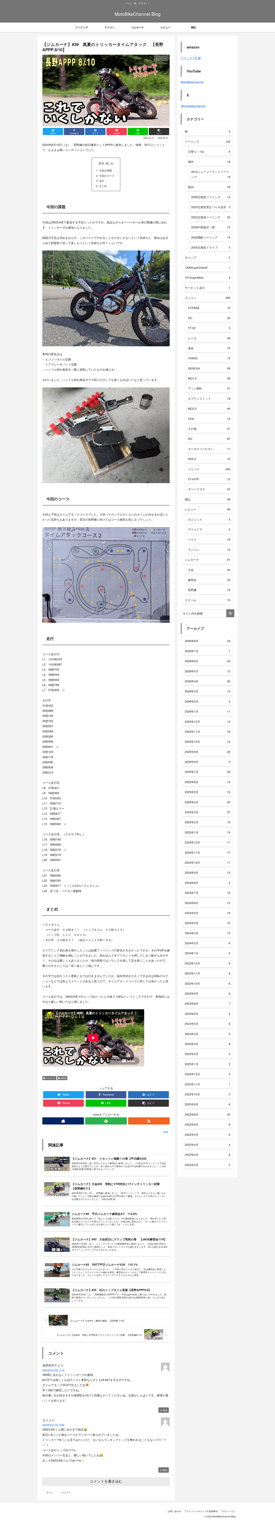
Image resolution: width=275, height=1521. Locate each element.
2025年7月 (207, 772)
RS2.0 (209, 459)
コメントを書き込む (106, 1481)
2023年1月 (207, 1064)
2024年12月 (207, 842)
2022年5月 (207, 1134)
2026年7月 (207, 651)
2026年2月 (207, 701)
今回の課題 (105, 170)
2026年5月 (207, 671)
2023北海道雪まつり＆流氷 (210, 207)
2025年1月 (207, 832)
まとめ (103, 186)
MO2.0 (209, 408)
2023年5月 (207, 1024)
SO (209, 318)
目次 (101, 163)
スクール (207, 600)
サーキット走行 (207, 288)
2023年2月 (207, 1054)
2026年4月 (207, 681)
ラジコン (207, 298)
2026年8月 (207, 641)
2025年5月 (207, 792)
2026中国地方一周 (210, 227)
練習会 (209, 580)
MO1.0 (209, 378)
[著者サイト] (63, 1121)
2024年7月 (207, 893)
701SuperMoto (207, 277)
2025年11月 (207, 731)
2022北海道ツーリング (210, 217)
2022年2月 (207, 1165)
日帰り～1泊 (209, 151)
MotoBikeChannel (192, 82)
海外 (209, 162)
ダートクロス (209, 489)
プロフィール (227, 1511)
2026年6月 (207, 661)
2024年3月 (207, 933)
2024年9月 (207, 872)
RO (209, 439)
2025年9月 (207, 752)
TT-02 (209, 328)
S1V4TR (209, 479)
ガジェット (209, 519)
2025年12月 (207, 721)
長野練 (63, 1078)
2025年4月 (207, 802)
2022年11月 (207, 1084)
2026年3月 (207, 691)
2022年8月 (207, 1114)
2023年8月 (207, 1003)
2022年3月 (207, 1154)
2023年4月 (207, 1034)
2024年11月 (207, 852)
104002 (209, 358)
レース (209, 338)
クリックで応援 (191, 58)
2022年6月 (207, 1124)
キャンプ (207, 257)
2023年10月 (207, 983)
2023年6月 (207, 1014)
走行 (101, 181)
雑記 (207, 499)
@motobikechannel (193, 106)
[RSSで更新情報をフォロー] (149, 1121)
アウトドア (209, 529)
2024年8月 (207, 883)
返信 (164, 1410)
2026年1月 (207, 711)
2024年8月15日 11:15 (53, 1370)
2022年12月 (207, 1074)
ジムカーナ (50, 1078)
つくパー (209, 469)
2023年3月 (207, 1044)
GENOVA (209, 368)
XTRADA (209, 308)
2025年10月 (207, 741)
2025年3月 (207, 812)
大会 (209, 570)
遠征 (209, 348)
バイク (209, 539)
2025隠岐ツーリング (210, 237)
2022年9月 (207, 1104)
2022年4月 (207, 1144)
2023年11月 (207, 973)
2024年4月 (207, 923)
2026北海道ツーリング (210, 197)
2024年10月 (207, 862)
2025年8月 (207, 762)
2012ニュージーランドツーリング (210, 174)
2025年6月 (207, 782)
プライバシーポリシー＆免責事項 (201, 1511)
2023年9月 (207, 993)
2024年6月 (207, 903)
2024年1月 (207, 953)
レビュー (207, 509)
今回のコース (106, 176)
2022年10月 (207, 1094)
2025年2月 (207, 822)
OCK (209, 419)
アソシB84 (209, 388)
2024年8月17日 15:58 (53, 1424)
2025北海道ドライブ (210, 247)
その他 (209, 429)
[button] (230, 613)
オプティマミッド (209, 398)
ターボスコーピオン (209, 449)
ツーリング (207, 141)
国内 (209, 187)
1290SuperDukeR (207, 267)
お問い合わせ (174, 1511)
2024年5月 (207, 913)
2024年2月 (207, 943)
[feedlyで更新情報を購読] (106, 1121)
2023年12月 (207, 963)
